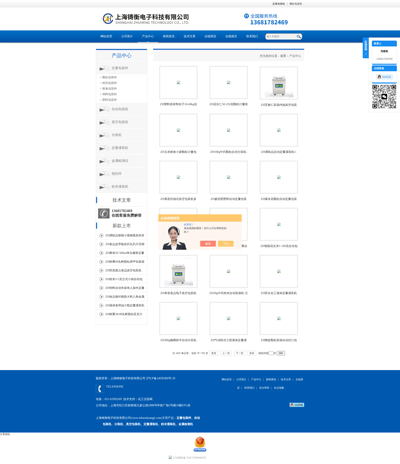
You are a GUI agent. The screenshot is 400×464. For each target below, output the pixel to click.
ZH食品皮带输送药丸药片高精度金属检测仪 (124, 245)
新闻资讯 (169, 36)
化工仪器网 (145, 399)
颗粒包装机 (296, 3)
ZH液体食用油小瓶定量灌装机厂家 (124, 306)
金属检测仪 (120, 160)
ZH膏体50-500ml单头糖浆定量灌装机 (124, 254)
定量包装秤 (120, 68)
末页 (251, 353)
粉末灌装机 (120, 186)
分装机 (117, 135)
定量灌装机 (120, 148)
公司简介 (127, 36)
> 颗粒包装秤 (108, 77)
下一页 (239, 353)
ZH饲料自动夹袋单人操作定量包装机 (124, 289)
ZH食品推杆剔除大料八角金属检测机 (124, 298)
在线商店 (210, 36)
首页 (283, 55)
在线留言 (231, 36)
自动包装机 (120, 109)
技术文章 (189, 36)
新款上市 (121, 225)
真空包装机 (120, 122)
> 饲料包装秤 (108, 94)
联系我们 (252, 36)
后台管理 (264, 387)
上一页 (226, 353)
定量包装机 (278, 3)
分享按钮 (5, 434)
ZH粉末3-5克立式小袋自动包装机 (123, 280)
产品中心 (148, 36)
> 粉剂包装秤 (108, 83)
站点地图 (279, 387)
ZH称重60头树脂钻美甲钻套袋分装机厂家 (124, 263)
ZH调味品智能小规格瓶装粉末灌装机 (124, 236)
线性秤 (117, 173)
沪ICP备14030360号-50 (160, 378)
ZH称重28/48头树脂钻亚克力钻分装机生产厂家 (123, 315)
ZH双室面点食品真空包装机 (123, 270)
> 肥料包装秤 (108, 99)
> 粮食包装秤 (108, 88)
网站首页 (106, 36)
